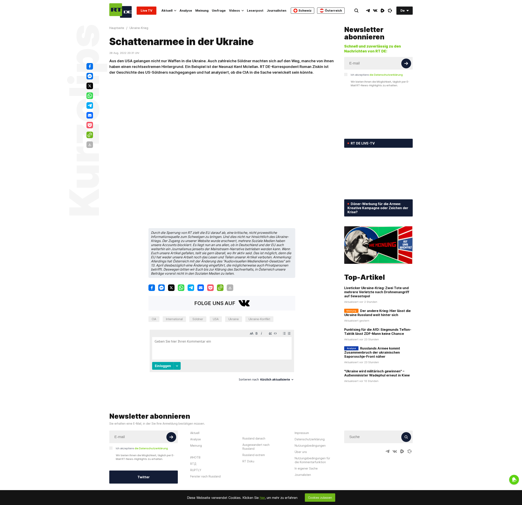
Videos (234, 10)
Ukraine (233, 319)
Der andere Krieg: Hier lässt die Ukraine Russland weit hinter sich (377, 313)
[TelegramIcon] (368, 10)
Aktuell (167, 10)
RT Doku (248, 461)
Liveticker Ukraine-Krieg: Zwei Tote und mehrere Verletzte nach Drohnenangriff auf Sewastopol (376, 292)
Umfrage (219, 10)
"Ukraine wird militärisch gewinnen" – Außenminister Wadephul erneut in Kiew (377, 373)
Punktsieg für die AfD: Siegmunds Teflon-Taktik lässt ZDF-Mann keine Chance (377, 331)
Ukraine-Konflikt (259, 319)
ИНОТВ (195, 457)
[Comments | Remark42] (221, 357)
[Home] (120, 10)
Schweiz (305, 10)
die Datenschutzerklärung (386, 74)
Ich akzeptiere (377, 74)
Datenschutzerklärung (310, 439)
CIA (154, 319)
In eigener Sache (306, 468)
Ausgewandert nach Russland (256, 446)
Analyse (185, 10)
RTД (193, 463)
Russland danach (253, 438)
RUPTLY (195, 470)
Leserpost (255, 10)
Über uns (301, 452)
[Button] (406, 63)
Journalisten (276, 10)
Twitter (143, 477)
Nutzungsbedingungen (310, 445)
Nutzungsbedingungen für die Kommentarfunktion (312, 460)
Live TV (146, 10)
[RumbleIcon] (382, 10)
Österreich (333, 10)
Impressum (302, 433)
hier (262, 498)
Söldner (197, 319)
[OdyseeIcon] (390, 10)
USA (216, 319)
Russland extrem (253, 455)
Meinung (202, 10)
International (174, 319)
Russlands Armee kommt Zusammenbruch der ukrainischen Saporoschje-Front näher (372, 352)
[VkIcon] (375, 10)
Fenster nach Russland (205, 476)
